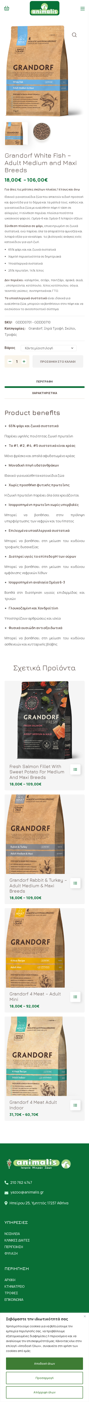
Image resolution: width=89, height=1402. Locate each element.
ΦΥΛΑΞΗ (11, 1253)
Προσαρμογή (45, 1378)
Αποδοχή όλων (44, 1363)
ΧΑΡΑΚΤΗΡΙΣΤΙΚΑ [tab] (44, 393)
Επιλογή (75, 769)
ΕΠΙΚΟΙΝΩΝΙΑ (14, 1299)
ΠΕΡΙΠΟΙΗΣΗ (14, 1247)
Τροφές (11, 334)
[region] (44, 1357)
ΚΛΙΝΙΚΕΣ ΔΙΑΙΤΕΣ (17, 1240)
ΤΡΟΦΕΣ (11, 1293)
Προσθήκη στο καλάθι (58, 361)
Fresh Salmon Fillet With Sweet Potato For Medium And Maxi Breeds (37, 772)
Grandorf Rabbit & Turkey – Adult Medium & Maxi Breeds (38, 885)
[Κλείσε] (84, 1316)
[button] (7, 8)
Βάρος (10, 347)
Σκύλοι (70, 328)
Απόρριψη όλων (44, 1392)
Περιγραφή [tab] (44, 381)
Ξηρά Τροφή (53, 328)
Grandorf (35, 328)
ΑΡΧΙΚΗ (10, 1280)
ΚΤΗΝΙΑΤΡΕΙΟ (15, 1286)
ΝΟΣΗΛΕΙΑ (12, 1233)
